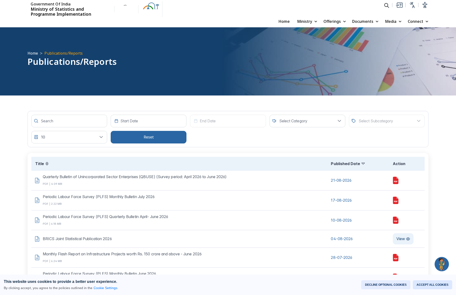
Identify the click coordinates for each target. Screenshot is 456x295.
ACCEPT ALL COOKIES (432, 284)
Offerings (332, 21)
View (400, 238)
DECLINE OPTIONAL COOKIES (386, 284)
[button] (339, 121)
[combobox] (148, 121)
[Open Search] (387, 5)
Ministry (304, 21)
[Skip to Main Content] (399, 5)
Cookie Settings (105, 288)
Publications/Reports (63, 53)
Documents (362, 21)
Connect (415, 21)
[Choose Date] (116, 121)
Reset (149, 137)
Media (390, 21)
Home (284, 21)
